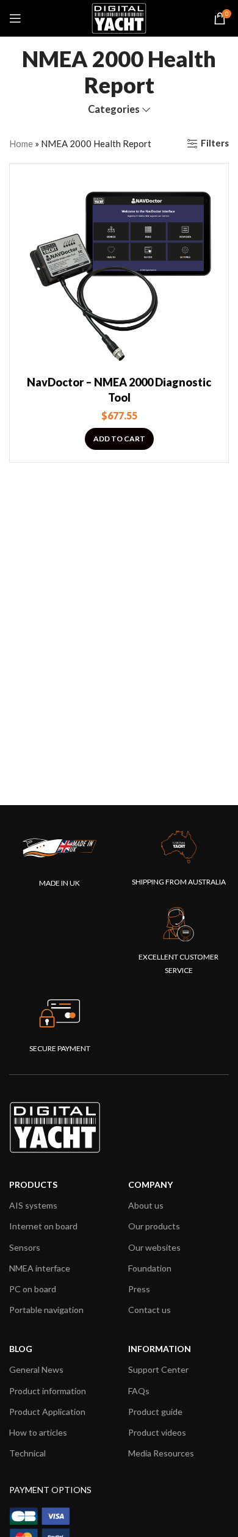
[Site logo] (119, 17)
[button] (119, 439)
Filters (215, 143)
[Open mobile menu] (15, 18)
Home (21, 143)
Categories (114, 109)
